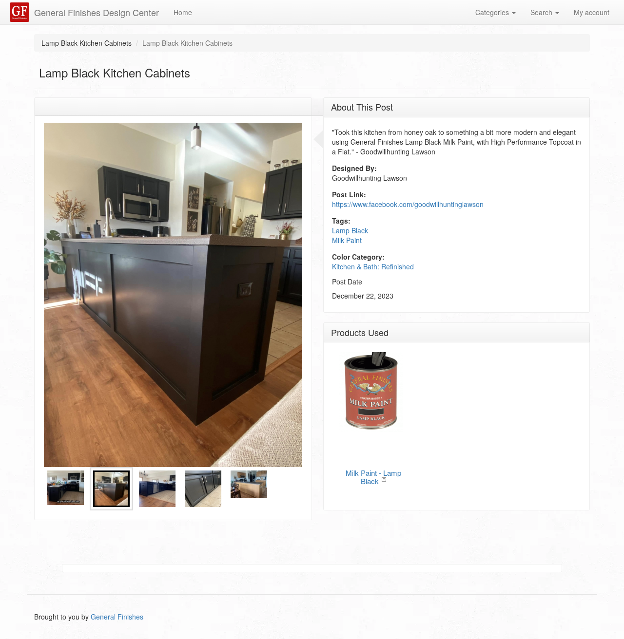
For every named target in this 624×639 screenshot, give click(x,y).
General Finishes (117, 616)
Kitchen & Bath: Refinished (373, 266)
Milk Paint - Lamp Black (373, 477)
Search (542, 12)
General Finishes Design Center (96, 12)
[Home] (21, 12)
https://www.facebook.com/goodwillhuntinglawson (408, 204)
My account (591, 12)
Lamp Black (350, 230)
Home (183, 12)
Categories (493, 12)
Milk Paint (347, 240)
